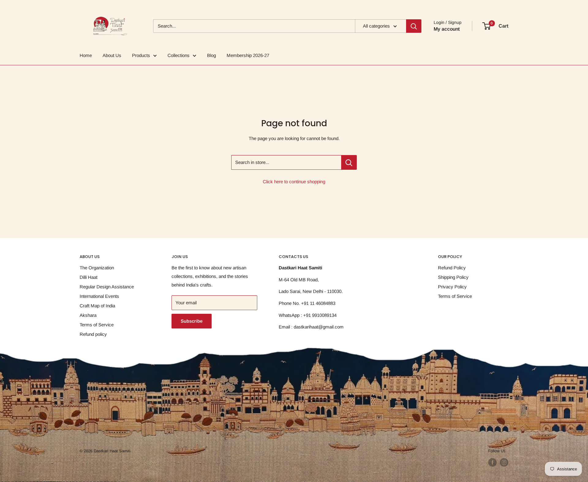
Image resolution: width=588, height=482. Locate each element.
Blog (211, 55)
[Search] (413, 26)
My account (447, 29)
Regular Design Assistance (107, 286)
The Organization (97, 267)
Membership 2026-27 (248, 55)
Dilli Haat (88, 277)
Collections (179, 55)
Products (141, 55)
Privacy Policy (452, 286)
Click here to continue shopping (294, 181)
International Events (99, 296)
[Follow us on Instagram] (504, 462)
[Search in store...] (349, 162)
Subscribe (191, 321)
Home (86, 55)
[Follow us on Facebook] (492, 462)
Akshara (88, 315)
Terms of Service (97, 324)
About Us (112, 55)
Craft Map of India (97, 305)
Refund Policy (452, 267)
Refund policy (93, 334)
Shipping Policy (453, 277)
